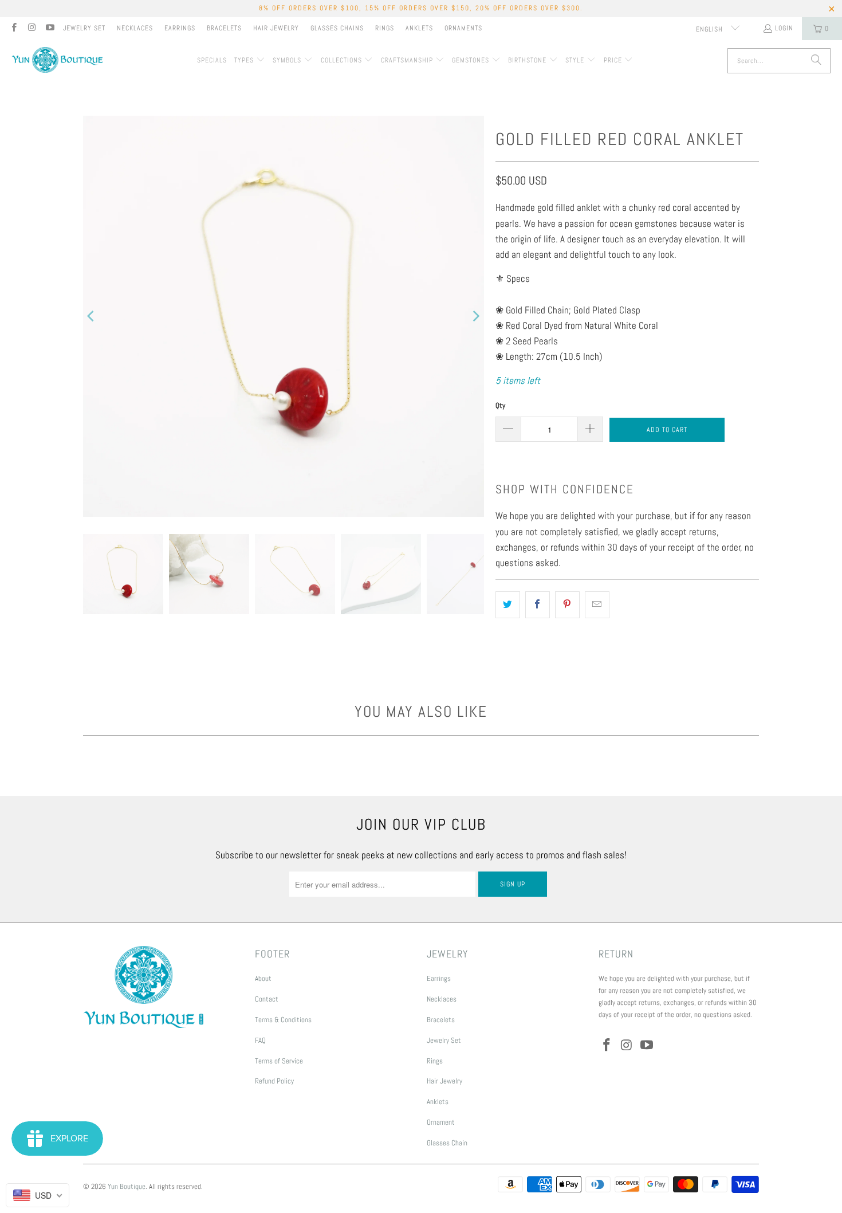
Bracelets (224, 28)
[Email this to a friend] (597, 604)
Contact (266, 999)
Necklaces (135, 28)
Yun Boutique (126, 1186)
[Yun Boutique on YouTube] (49, 28)
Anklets (419, 28)
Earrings (179, 28)
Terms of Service (279, 1061)
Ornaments (463, 28)
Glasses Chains (337, 28)
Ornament (441, 1122)
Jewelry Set (84, 28)
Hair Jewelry (276, 28)
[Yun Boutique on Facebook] (13, 28)
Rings (384, 28)
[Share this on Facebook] (537, 604)
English (710, 29)
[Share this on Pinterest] (567, 604)
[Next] (475, 316)
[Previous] (91, 316)
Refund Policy (274, 1081)
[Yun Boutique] (57, 61)
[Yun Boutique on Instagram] (31, 28)
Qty (500, 405)
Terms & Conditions (283, 1019)
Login (784, 28)
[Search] (816, 60)
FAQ (260, 1040)
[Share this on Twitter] (507, 604)
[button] (249, 61)
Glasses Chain (447, 1143)
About (263, 978)
